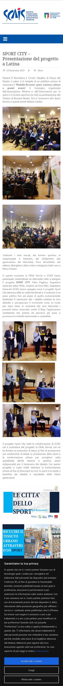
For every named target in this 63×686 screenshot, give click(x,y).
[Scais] (31, 14)
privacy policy (42, 650)
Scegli (31, 670)
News (40, 70)
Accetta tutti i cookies (31, 661)
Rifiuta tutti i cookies (31, 679)
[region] (31, 622)
